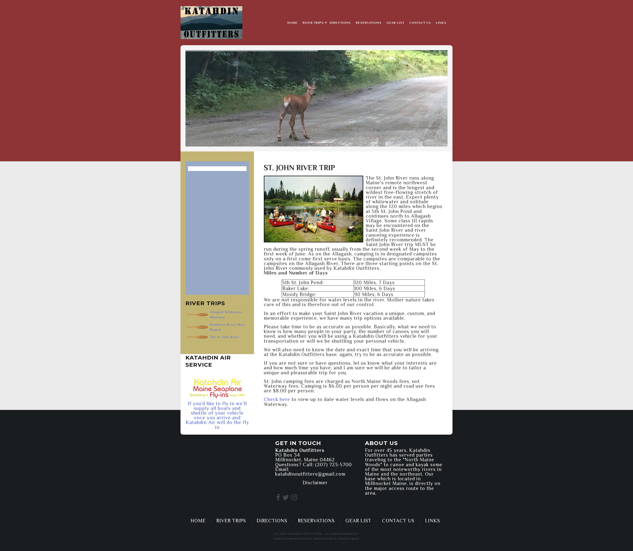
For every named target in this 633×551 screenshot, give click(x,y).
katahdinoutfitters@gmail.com (310, 474)
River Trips (313, 22)
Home (292, 22)
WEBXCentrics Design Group (337, 538)
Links (441, 22)
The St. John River (224, 337)
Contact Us (420, 22)
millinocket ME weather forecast (216, 493)
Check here (277, 399)
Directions (340, 22)
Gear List (395, 22)
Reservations (369, 22)
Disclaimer (315, 482)
